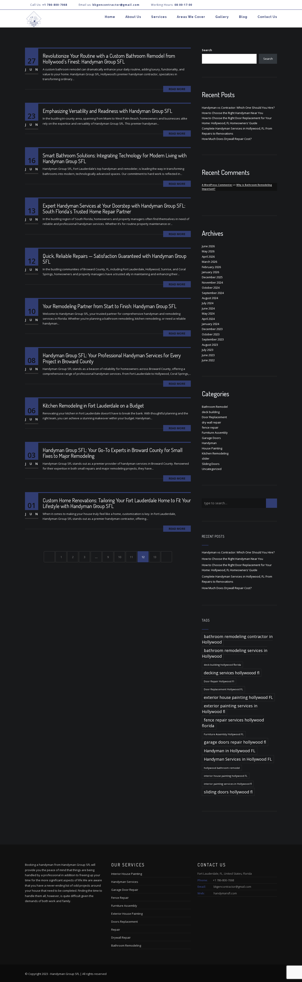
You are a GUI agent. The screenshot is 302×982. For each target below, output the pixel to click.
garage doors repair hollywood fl (235, 742)
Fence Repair (120, 898)
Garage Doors (211, 438)
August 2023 (210, 345)
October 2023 (211, 334)
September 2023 (213, 339)
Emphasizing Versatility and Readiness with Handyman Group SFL (107, 110)
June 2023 (208, 355)
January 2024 (210, 324)
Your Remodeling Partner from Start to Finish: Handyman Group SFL (109, 306)
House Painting (212, 448)
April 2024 (208, 319)
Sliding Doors (211, 464)
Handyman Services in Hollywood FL (238, 759)
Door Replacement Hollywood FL (223, 689)
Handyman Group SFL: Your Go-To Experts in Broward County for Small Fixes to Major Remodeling (112, 453)
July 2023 (207, 350)
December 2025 (212, 277)
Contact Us (267, 17)
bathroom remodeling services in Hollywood (234, 653)
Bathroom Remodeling (126, 945)
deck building (211, 412)
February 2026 (211, 267)
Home (110, 17)
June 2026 (208, 246)
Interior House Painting (126, 874)
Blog (243, 17)
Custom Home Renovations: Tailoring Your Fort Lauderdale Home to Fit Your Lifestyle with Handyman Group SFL (117, 503)
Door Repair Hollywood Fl (219, 681)
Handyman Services (124, 882)
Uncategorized (212, 469)
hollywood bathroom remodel (222, 767)
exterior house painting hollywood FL (238, 697)
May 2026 (208, 251)
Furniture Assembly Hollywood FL (224, 734)
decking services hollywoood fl (231, 672)
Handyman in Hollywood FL (229, 750)
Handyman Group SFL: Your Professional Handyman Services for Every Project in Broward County (112, 358)
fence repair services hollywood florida (233, 722)
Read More (177, 89)
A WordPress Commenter (217, 184)
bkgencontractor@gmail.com (232, 887)
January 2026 (210, 272)
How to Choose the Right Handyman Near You (232, 113)
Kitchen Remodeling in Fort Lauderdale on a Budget (93, 405)
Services (159, 17)
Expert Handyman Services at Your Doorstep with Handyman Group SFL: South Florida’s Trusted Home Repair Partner (114, 208)
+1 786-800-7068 (54, 5)
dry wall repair (211, 422)
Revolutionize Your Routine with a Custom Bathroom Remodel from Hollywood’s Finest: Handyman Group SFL (109, 58)
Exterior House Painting (127, 914)
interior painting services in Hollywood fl (228, 783)
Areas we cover (191, 17)
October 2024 (211, 288)
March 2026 (209, 262)
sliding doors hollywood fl (228, 791)
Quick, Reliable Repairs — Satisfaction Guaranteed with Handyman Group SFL (114, 258)
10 (119, 557)
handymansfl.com (225, 893)
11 (131, 557)
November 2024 (212, 282)
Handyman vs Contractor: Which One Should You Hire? (238, 108)
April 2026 (208, 257)
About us (133, 17)
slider (205, 458)
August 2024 (210, 298)
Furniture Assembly (215, 433)
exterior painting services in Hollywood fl (229, 708)
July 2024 (207, 303)
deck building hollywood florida (222, 664)
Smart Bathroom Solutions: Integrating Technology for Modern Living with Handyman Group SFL (115, 158)
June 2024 (208, 308)
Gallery (222, 17)
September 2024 (213, 293)
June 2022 (208, 360)
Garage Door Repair (124, 890)
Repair (115, 930)
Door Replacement (214, 417)
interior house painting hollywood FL (225, 775)
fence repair (210, 427)
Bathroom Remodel (215, 407)
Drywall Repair (121, 937)
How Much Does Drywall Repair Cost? (227, 139)
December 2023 (212, 329)
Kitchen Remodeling (215, 453)
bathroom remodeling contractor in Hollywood (237, 639)
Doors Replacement (124, 922)
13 (154, 557)
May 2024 (208, 313)
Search (207, 50)
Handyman (209, 443)
